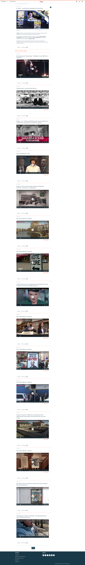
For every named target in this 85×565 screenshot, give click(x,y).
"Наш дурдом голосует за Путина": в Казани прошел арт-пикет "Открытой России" (32, 520)
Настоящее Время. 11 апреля (22, 454)
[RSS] (52, 555)
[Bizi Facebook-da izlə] (82, 1)
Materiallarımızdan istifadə (19, 558)
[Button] (19, 47)
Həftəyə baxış (17, 561)
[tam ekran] (48, 77)
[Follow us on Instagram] (45, 555)
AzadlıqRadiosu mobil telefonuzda (20, 556)
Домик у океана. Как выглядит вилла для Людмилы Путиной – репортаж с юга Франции (33, 191)
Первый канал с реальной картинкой (24, 91)
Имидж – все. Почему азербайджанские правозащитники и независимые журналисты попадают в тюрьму (37, 126)
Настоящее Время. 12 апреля (22, 385)
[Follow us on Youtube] (49, 555)
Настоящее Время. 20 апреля (22, 254)
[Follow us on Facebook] (43, 555)
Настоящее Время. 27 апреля (22, 222)
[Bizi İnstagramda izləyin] (79, 1)
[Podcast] (54, 555)
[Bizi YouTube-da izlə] (76, 1)
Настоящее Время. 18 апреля (22, 352)
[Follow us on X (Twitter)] (47, 555)
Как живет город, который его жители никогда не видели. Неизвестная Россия (32, 488)
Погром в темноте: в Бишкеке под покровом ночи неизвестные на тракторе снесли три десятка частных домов (37, 421)
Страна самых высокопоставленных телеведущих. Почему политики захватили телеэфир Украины (35, 289)
